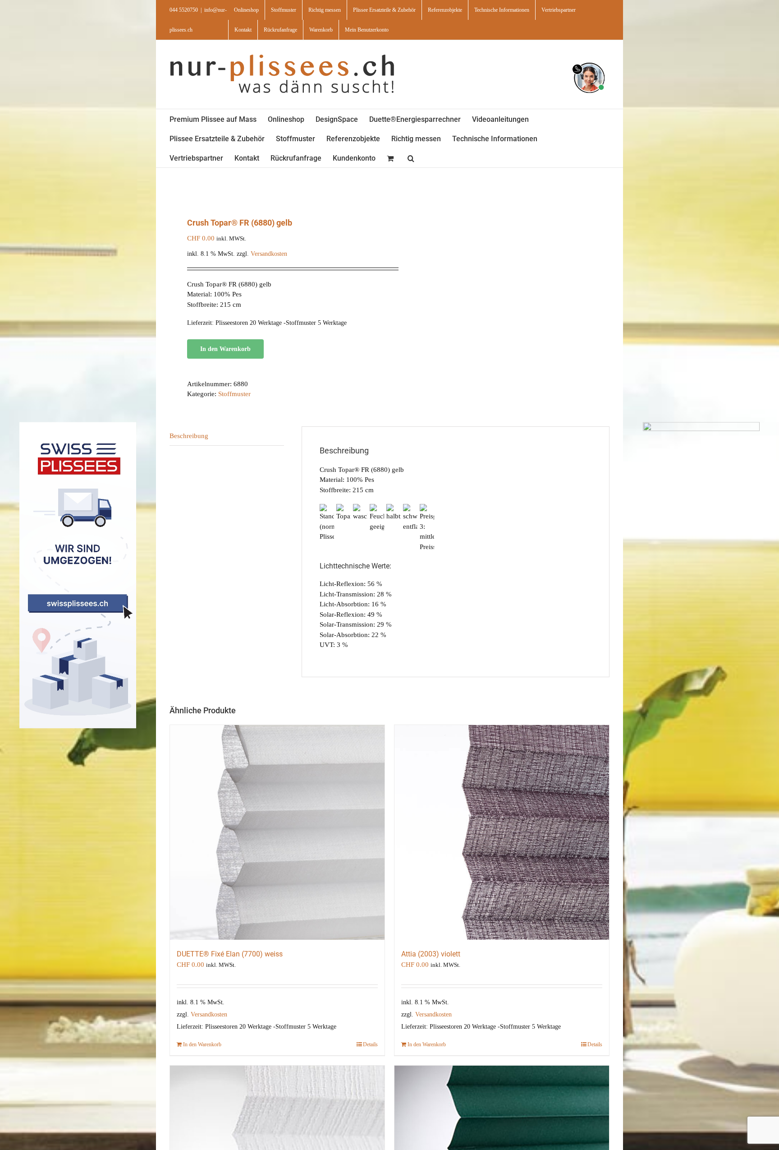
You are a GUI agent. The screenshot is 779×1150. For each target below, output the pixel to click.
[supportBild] (589, 61)
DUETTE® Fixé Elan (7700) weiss (230, 954)
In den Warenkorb (225, 349)
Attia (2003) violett (430, 954)
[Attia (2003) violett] (501, 832)
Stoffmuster (234, 393)
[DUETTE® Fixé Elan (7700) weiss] (277, 832)
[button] (411, 157)
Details (370, 1044)
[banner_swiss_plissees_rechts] (701, 425)
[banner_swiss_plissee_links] (77, 425)
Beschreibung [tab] (189, 435)
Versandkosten (269, 253)
